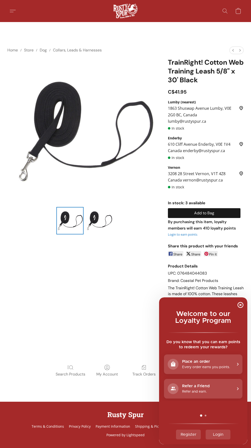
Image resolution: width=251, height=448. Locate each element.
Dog (43, 50)
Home (12, 50)
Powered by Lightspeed (125, 435)
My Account (107, 374)
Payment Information (113, 426)
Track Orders (144, 374)
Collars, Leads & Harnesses (77, 50)
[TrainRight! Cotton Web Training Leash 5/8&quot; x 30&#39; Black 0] (70, 220)
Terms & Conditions (48, 426)
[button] (125, 11)
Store (29, 50)
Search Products (70, 374)
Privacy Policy (80, 426)
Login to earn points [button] (182, 234)
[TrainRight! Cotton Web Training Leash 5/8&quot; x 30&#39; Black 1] (99, 220)
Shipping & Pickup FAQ (154, 426)
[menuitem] (233, 50)
